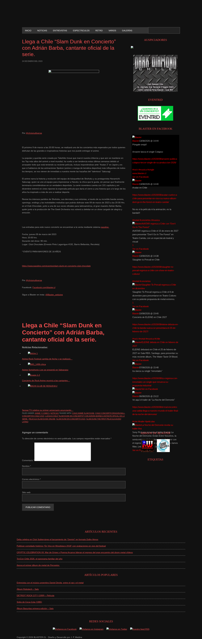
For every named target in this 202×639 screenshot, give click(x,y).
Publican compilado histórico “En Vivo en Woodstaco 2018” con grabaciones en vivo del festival (61, 546)
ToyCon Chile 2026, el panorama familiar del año (39, 559)
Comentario (28, 460)
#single (150, 169)
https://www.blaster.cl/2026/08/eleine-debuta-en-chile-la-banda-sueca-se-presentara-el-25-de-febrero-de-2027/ (155, 328)
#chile (157, 338)
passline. (105, 227)
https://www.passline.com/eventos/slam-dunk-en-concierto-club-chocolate (56, 266)
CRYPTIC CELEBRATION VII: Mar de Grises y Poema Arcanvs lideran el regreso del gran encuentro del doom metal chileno (75, 552)
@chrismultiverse (34, 133)
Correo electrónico (31, 479)
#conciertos (145, 220)
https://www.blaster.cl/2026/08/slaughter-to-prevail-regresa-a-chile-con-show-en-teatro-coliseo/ (153, 270)
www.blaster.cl (139, 173)
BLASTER (42, 16)
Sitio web (26, 492)
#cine (135, 421)
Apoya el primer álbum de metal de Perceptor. (38, 565)
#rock (135, 169)
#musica (142, 169)
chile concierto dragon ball (110, 413)
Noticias (54, 413)
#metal (135, 220)
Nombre (26, 466)
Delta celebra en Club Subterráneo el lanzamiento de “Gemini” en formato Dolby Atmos (57, 539)
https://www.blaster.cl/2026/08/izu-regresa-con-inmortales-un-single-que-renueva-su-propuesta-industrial (155, 382)
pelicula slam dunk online (42, 419)
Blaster (135, 141)
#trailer (141, 421)
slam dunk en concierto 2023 (70, 419)
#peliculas (150, 421)
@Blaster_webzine (54, 294)
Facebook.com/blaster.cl (44, 287)
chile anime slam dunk (83, 413)
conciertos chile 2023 (33, 416)
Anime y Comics (42, 413)
